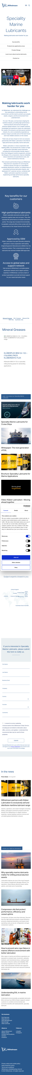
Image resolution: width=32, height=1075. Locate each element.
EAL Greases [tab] (17, 318)
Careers (4, 1036)
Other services (6, 1023)
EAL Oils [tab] (11, 320)
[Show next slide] (31, 350)
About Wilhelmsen (7, 1031)
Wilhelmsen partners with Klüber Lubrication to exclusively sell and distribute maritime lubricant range (15, 802)
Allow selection (16, 562)
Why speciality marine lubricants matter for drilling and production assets (15, 874)
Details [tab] (16, 510)
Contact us (16, 58)
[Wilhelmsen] (9, 5)
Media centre (5, 1033)
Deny (16, 567)
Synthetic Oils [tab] (19, 320)
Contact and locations (8, 1034)
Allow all (16, 557)
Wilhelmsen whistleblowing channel (12, 1069)
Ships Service (5, 1019)
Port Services (5, 1017)
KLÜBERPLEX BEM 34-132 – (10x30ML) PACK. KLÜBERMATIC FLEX (15, 355)
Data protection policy (8, 1065)
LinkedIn (18, 1031)
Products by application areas (16, 46)
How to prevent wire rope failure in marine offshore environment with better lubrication (15, 950)
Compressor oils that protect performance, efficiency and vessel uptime (13, 911)
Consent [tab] (5, 510)
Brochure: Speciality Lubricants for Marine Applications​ (15, 475)
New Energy (5, 1022)
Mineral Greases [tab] (7, 318)
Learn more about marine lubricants (16, 54)
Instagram (19, 1033)
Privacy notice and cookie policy (11, 1063)
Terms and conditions (8, 1067)
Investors (4, 1037)
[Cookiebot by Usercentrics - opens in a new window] (23, 506)
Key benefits (16, 42)
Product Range (16, 50)
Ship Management (7, 1020)
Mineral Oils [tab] (25, 318)
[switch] (28, 541)
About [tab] (26, 510)
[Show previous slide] (1, 350)
